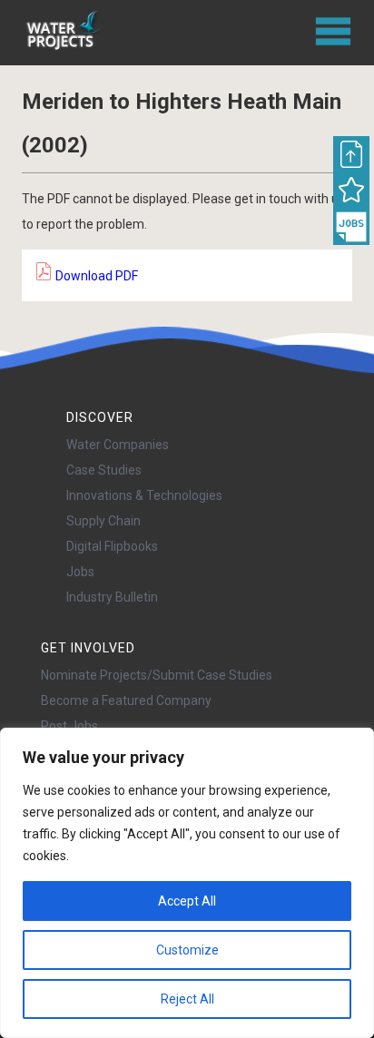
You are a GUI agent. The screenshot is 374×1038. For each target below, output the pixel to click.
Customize (187, 950)
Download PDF (95, 276)
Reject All (187, 999)
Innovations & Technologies (144, 495)
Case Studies (104, 470)
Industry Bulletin (112, 597)
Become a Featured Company (126, 700)
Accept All (187, 901)
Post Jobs (69, 726)
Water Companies (117, 444)
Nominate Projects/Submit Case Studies (156, 675)
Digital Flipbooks (112, 546)
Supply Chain (103, 521)
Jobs (80, 571)
